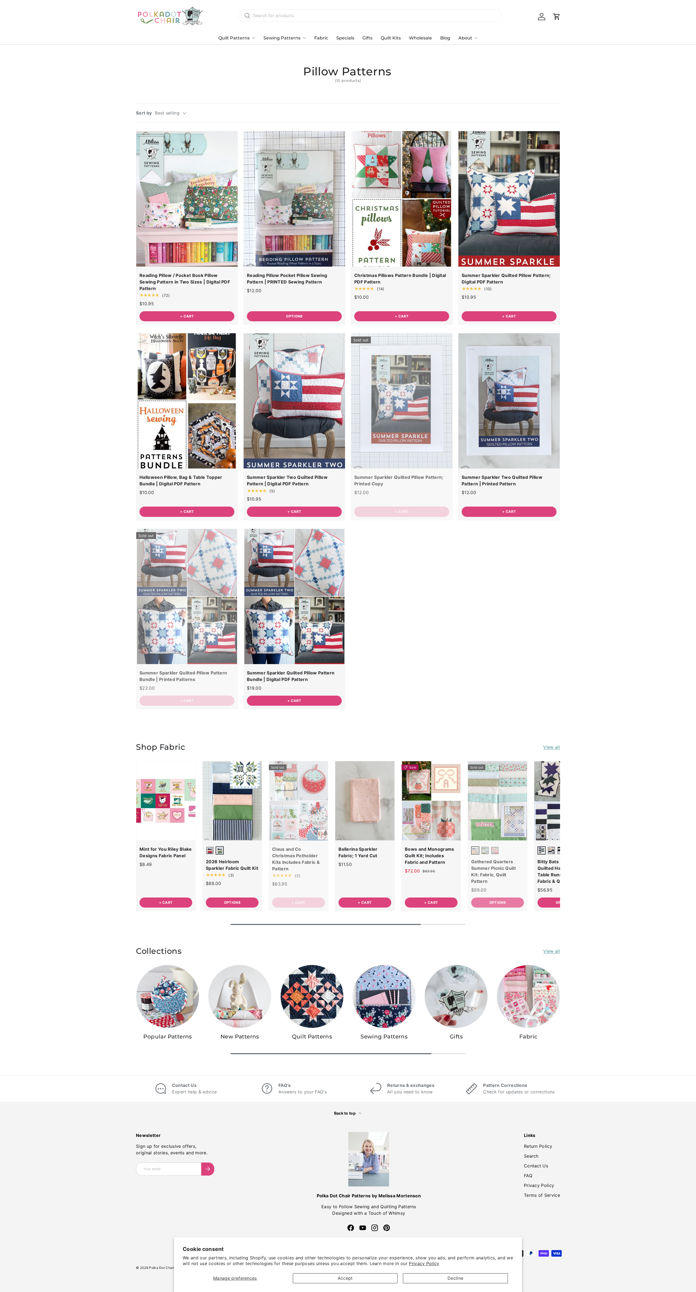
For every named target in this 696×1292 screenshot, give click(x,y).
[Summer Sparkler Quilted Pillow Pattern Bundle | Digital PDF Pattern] (294, 596)
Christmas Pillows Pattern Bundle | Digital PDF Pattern (400, 279)
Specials (345, 38)
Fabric (321, 38)
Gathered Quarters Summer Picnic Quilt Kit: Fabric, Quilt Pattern (493, 871)
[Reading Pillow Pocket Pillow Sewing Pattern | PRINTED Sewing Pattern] (294, 198)
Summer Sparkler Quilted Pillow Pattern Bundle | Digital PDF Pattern (290, 676)
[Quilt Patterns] (312, 996)
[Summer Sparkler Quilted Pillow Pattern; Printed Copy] (401, 400)
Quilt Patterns (234, 38)
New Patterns (239, 1036)
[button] (557, 17)
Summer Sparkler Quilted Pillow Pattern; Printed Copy (398, 480)
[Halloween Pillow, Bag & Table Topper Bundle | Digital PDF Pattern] (187, 400)
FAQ (528, 1175)
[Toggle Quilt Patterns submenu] (253, 38)
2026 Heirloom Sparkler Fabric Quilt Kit (232, 865)
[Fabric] (528, 996)
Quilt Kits (391, 38)
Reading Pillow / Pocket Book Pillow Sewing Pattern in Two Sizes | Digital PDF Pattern (184, 282)
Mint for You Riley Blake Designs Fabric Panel (165, 852)
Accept (345, 1278)
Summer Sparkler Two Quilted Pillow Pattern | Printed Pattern (502, 480)
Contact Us (536, 1165)
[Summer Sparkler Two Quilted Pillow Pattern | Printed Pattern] (509, 400)
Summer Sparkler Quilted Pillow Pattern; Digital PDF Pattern (506, 279)
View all (551, 747)
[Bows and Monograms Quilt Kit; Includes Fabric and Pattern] (431, 800)
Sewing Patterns (281, 38)
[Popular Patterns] (167, 996)
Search (531, 1156)
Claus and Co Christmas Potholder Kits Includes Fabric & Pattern (296, 858)
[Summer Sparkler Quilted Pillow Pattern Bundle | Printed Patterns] (187, 596)
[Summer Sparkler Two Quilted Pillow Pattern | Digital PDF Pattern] (294, 400)
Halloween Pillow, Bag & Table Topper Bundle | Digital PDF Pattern (180, 480)
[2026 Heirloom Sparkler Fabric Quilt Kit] (232, 800)
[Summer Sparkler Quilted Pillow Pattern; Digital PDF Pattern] (509, 198)
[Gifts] (456, 996)
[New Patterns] (239, 996)
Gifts (367, 38)
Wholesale (420, 38)
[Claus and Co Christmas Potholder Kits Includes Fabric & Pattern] (298, 800)
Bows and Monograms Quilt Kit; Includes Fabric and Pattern (429, 855)
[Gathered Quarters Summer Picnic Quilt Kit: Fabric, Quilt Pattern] (497, 800)
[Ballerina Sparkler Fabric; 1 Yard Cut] (364, 800)
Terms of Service (542, 1195)
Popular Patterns (167, 1036)
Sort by (144, 113)
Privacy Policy (424, 1263)
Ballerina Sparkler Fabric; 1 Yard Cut (358, 852)
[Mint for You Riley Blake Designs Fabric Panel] (165, 800)
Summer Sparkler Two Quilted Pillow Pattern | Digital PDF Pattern (287, 480)
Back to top (345, 1113)
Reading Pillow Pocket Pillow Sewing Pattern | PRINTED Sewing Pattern (287, 279)
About (465, 38)
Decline (455, 1278)
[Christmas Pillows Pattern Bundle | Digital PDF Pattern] (401, 198)
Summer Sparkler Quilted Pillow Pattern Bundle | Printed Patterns (183, 676)
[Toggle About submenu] (476, 38)
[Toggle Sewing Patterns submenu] (304, 38)
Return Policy (538, 1146)
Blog (445, 38)
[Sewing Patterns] (384, 996)
